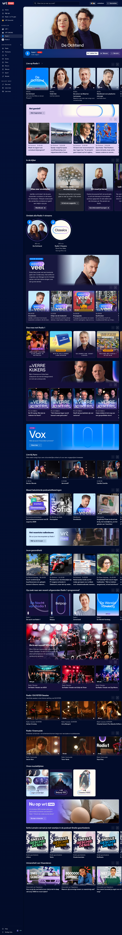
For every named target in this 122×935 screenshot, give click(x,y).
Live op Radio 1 (32, 63)
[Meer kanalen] (21, 26)
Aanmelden (113, 3)
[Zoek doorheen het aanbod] (21, 45)
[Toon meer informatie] (47, 69)
